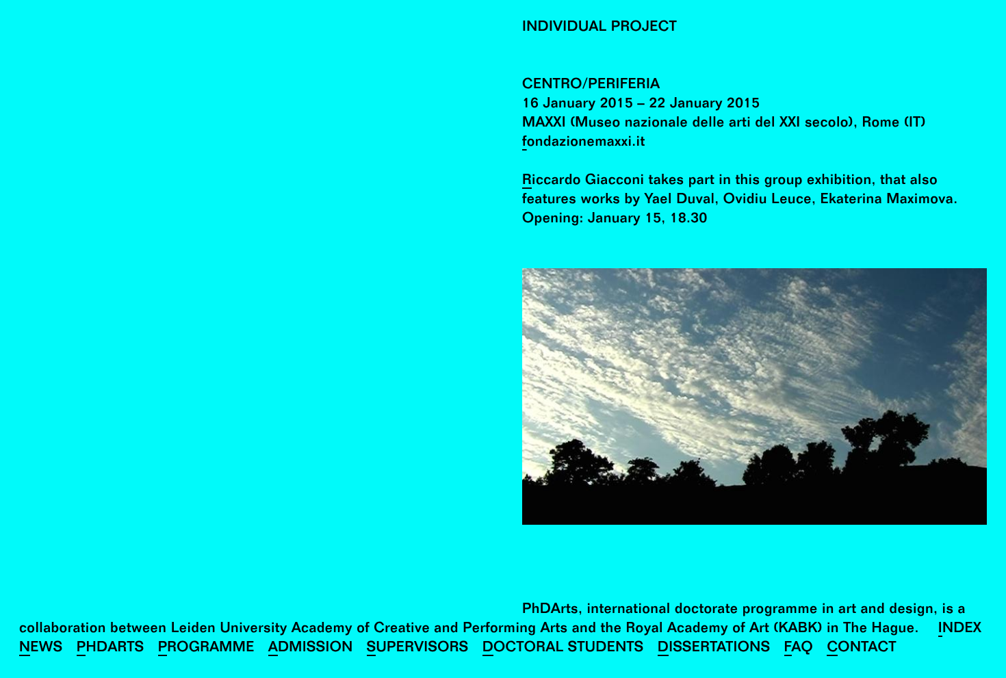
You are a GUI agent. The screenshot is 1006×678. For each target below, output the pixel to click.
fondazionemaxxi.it (583, 143)
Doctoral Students (563, 649)
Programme (206, 649)
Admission (310, 649)
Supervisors (418, 649)
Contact (861, 649)
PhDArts (110, 649)
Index (960, 630)
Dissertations (714, 649)
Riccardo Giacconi (583, 181)
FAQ (799, 649)
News (41, 649)
